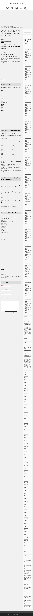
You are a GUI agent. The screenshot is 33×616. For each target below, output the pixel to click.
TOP (3, 8)
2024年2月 (26, 421)
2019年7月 (26, 507)
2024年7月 (26, 413)
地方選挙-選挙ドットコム (4, 232)
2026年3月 (26, 382)
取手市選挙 (6, 138)
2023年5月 (26, 435)
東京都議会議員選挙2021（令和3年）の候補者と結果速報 (27, 594)
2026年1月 (26, 385)
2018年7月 (26, 526)
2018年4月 (26, 531)
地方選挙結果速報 (3, 235)
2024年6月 (26, 415)
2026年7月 (26, 376)
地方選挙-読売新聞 (3, 223)
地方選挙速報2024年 (16, 8)
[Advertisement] (16, 18)
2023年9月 (26, 429)
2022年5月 (26, 454)
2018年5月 (26, 529)
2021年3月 (26, 476)
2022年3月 (26, 457)
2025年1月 (26, 404)
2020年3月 (26, 495)
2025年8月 (26, 393)
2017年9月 (26, 542)
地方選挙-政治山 (3, 229)
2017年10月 (26, 540)
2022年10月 (26, 446)
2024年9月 (26, 410)
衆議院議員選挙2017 (27, 605)
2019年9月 (26, 504)
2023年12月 (26, 424)
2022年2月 (26, 459)
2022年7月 (26, 451)
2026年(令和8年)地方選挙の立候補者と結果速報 (27, 582)
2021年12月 (26, 462)
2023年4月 (26, 437)
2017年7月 (26, 545)
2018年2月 (26, 534)
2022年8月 (26, 449)
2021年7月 (26, 470)
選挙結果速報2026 (16, 3)
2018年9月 (26, 523)
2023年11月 (26, 426)
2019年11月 (26, 501)
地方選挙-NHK (3, 220)
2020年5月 (26, 492)
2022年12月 (26, 443)
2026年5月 (26, 379)
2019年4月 (26, 512)
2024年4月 (26, 418)
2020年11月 (26, 482)
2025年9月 (26, 391)
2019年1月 (26, 517)
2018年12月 (26, 518)
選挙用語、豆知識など (27, 606)
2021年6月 (26, 471)
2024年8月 (26, 412)
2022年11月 (26, 445)
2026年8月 (26, 374)
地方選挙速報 (14, 206)
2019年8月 (26, 506)
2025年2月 (26, 402)
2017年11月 (26, 539)
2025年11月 (26, 388)
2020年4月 (26, 493)
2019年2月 (26, 515)
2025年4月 (26, 399)
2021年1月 (26, 479)
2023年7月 (26, 432)
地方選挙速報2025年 (12, 8)
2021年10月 (26, 465)
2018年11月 (26, 520)
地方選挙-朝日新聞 (3, 226)
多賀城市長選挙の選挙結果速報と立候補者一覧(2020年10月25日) (27, 356)
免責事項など (30, 8)
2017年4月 (26, 550)
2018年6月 (26, 528)
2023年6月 (26, 434)
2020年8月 (26, 487)
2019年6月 (26, 509)
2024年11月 (26, 407)
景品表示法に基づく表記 (25, 8)
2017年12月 (26, 537)
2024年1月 (26, 423)
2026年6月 (26, 377)
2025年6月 (26, 396)
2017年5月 (26, 548)
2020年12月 (26, 481)
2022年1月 (26, 460)
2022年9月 (26, 448)
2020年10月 (26, 484)
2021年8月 (26, 468)
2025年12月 (26, 387)
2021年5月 (26, 473)
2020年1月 (26, 498)
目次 (21, 8)
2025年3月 (26, 401)
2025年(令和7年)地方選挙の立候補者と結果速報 (27, 578)
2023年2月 (26, 440)
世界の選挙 (26, 584)
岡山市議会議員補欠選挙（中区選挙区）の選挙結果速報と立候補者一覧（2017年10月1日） (27, 361)
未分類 (25, 591)
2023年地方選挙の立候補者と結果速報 (5, 41)
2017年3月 (26, 551)
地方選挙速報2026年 (7, 8)
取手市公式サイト (4, 102)
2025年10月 (26, 390)
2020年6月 (26, 490)
